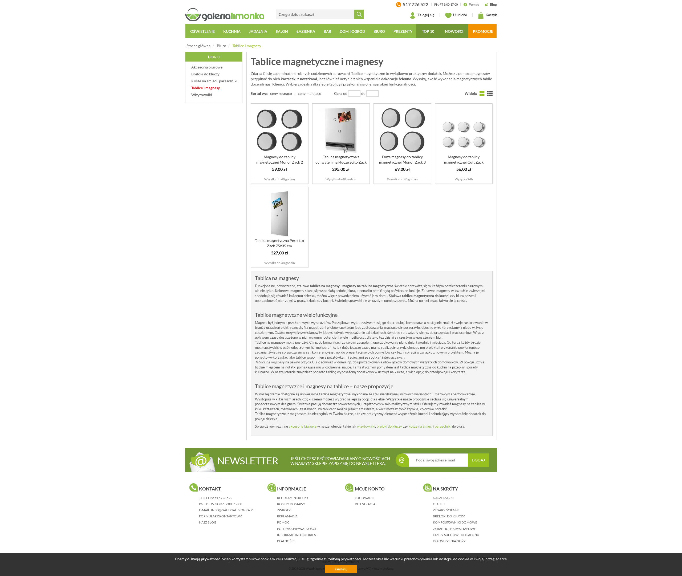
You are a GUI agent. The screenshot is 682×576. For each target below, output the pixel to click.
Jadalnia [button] (258, 31)
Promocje (483, 31)
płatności (286, 541)
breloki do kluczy (389, 426)
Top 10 (428, 31)
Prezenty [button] (402, 31)
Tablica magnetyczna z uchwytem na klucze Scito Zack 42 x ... (341, 162)
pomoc (283, 522)
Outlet (439, 504)
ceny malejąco (309, 93)
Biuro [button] (379, 31)
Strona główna (198, 45)
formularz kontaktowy (220, 516)
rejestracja (365, 504)
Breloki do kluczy (449, 516)
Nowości (454, 31)
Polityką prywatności (343, 559)
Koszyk (491, 15)
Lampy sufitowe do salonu (456, 535)
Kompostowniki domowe (455, 522)
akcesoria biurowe (302, 426)
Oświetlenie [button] (202, 31)
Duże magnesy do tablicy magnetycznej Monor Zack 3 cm (402, 162)
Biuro (221, 45)
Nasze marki (443, 498)
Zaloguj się (426, 15)
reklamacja (287, 516)
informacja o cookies (296, 535)
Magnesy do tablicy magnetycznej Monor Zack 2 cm (279, 162)
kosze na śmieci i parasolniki (430, 426)
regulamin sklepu (292, 498)
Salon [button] (282, 31)
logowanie (365, 498)
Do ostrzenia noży (449, 541)
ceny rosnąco (281, 93)
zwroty (284, 510)
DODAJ (478, 460)
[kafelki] (482, 93)
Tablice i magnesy (247, 45)
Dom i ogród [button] (352, 31)
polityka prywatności (296, 529)
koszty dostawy (291, 504)
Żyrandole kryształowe (454, 529)
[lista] (490, 93)
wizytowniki (366, 426)
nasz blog (207, 522)
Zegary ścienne (446, 510)
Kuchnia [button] (232, 31)
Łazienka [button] (306, 31)
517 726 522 (223, 498)
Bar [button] (327, 31)
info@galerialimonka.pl (232, 510)
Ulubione (459, 15)
